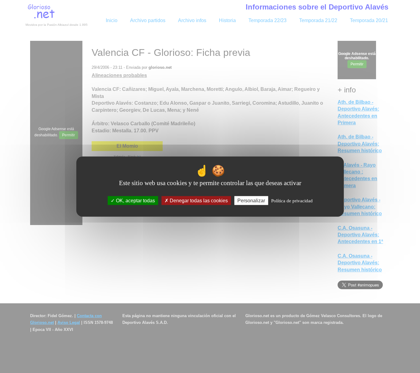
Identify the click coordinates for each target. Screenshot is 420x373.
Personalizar (251, 200)
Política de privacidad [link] (292, 200)
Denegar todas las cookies (198, 200)
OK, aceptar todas (135, 200)
